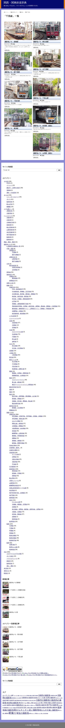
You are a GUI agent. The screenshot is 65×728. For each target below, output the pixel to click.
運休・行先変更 (11, 192)
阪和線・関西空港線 (18, 443)
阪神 (8, 543)
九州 (8, 263)
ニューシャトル (14, 318)
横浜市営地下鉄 (14, 387)
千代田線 (14, 364)
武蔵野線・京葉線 (17, 311)
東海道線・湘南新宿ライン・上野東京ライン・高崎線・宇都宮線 (31, 308)
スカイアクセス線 (17, 331)
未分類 (6, 568)
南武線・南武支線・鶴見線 (20, 296)
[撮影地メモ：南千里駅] (18, 61)
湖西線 (14, 438)
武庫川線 (12, 544)
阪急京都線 (12, 535)
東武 (10, 378)
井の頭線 (14, 345)
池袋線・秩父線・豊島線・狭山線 (22, 401)
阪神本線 (12, 549)
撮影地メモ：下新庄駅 (12, 101)
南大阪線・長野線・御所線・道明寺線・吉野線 (26, 509)
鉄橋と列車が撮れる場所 (30, 707)
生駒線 (14, 516)
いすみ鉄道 (12, 316)
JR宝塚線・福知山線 (18, 418)
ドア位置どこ (8, 209)
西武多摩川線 (16, 403)
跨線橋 (14, 707)
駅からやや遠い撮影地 (48, 710)
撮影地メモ (7, 244)
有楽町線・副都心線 (18, 369)
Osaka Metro (13, 445)
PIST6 (8, 183)
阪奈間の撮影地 (52, 707)
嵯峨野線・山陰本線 (18, 433)
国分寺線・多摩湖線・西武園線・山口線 (24, 396)
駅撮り (12, 712)
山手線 (14, 301)
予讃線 (14, 252)
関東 (8, 285)
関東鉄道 (12, 410)
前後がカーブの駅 (40, 698)
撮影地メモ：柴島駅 (11, 42)
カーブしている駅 (8, 695)
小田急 (11, 353)
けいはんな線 (16, 502)
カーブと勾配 (16, 695)
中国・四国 (10, 248)
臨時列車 (9, 201)
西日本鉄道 (12, 265)
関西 (8, 412)
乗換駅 (36, 695)
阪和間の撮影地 (41, 707)
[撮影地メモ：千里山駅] (47, 87)
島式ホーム (22, 703)
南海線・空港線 (16, 473)
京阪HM (9, 217)
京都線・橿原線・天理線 (19, 504)
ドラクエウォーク (12, 558)
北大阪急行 (12, 466)
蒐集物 (9, 190)
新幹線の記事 (37, 703)
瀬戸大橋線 (15, 254)
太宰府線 (14, 269)
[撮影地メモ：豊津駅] (18, 117)
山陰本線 (14, 259)
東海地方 (9, 274)
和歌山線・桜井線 (17, 423)
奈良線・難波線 (16, 514)
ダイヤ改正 (10, 556)
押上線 (14, 339)
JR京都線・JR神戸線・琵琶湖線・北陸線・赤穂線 (27, 416)
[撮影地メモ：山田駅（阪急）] (47, 142)
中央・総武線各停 (17, 289)
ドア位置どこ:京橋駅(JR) (16, 597)
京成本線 (14, 334)
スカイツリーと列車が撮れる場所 (27, 695)
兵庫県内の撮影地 (27, 698)
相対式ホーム (21, 705)
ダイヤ (9, 199)
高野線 (14, 475)
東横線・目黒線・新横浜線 (20, 373)
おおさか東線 (16, 421)
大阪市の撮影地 (43, 700)
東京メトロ (12, 359)
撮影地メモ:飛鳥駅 (14, 582)
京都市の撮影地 (44, 695)
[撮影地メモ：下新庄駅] (18, 90)
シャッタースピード (13, 197)
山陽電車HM (10, 229)
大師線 (14, 325)
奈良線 (14, 431)
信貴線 (14, 507)
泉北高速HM (10, 232)
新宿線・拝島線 (16, 398)
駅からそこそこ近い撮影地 (26, 710)
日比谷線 (14, 366)
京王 (10, 344)
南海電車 (12, 469)
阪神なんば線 (13, 547)
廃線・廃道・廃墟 (9, 242)
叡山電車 (12, 478)
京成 (10, 330)
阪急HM (9, 237)
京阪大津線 (15, 459)
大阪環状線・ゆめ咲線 (19, 428)
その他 (6, 181)
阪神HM (9, 239)
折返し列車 (30, 703)
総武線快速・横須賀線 (19, 313)
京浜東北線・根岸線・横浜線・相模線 (23, 294)
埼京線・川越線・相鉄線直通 (21, 299)
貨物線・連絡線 (16, 440)
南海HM (9, 225)
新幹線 (9, 272)
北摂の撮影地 (51, 698)
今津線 (11, 525)
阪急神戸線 (12, 540)
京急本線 (14, 322)
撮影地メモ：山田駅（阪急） (43, 153)
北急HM (9, 220)
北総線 (11, 350)
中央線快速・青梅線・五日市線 (21, 291)
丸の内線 (14, 361)
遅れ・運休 (10, 566)
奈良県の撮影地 (12, 703)
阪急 (8, 524)
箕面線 (11, 533)
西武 (10, 394)
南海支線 (14, 471)
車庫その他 (10, 283)
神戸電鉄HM (10, 234)
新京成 (11, 357)
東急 (10, 371)
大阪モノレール (14, 480)
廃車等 (9, 561)
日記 (5, 552)
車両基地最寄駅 (19, 707)
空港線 (14, 327)
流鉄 (10, 389)
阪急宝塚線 (12, 538)
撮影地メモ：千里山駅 (41, 98)
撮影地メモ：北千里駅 (41, 69)
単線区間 (11, 700)
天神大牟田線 (16, 267)
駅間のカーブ (32, 713)
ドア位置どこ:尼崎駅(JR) (16, 605)
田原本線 (14, 519)
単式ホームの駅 (59, 697)
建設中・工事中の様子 (13, 187)
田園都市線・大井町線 (19, 375)
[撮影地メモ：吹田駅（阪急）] (47, 115)
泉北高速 (12, 490)
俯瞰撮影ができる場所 (16, 697)
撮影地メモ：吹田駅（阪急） (43, 126)
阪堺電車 (12, 521)
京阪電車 (9, 213)
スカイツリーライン (18, 379)
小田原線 (14, 355)
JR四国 (11, 250)
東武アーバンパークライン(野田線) (22, 384)
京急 (10, 321)
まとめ (6, 195)
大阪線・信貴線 (16, 511)
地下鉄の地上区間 (32, 700)
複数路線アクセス (8, 707)
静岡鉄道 (12, 280)
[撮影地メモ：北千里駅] (47, 58)
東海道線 (14, 278)
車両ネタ (6, 571)
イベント (9, 185)
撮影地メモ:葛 (13, 612)
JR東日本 (12, 287)
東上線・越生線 (16, 382)
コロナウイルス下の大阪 (14, 553)
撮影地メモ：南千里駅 (12, 72)
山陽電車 (12, 483)
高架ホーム (37, 713)
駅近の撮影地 (23, 713)
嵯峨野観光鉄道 (14, 485)
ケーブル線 (15, 454)
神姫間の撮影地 (40, 705)
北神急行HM (10, 222)
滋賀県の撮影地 (11, 705)
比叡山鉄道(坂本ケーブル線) (17, 488)
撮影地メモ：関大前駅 (41, 42)
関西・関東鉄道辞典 (15, 2)
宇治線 (14, 464)
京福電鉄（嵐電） (14, 447)
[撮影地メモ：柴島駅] (18, 31)
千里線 (13, 44)
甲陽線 (11, 530)
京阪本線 (14, 461)
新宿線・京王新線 (17, 407)
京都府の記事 (54, 695)
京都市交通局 (13, 450)
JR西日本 (9, 211)
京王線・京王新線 (17, 348)
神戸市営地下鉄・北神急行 (17, 493)
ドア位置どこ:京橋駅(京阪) (17, 590)
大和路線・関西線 (17, 426)
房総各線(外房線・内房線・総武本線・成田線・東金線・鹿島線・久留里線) (35, 306)
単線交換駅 (6, 700)
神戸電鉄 (12, 495)
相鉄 (10, 392)
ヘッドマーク (8, 215)
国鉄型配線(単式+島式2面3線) (21, 700)
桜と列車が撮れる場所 (48, 703)
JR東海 (11, 276)
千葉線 (14, 336)
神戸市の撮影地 (52, 705)
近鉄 (10, 500)
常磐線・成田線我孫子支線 (20, 303)
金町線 (14, 341)
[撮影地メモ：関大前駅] (47, 31)
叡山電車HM (10, 227)
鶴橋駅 (9, 206)
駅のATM (9, 204)
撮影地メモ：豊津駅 (11, 128)
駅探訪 (6, 573)
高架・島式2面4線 (44, 713)
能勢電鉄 (12, 497)
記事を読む (7, 50)
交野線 (14, 457)
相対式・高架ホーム (31, 705)
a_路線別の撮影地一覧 (13, 246)
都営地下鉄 (12, 406)
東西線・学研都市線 (18, 435)
